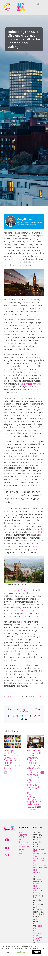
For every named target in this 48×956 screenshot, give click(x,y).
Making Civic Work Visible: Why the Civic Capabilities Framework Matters (11, 756)
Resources (23, 842)
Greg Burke (10, 696)
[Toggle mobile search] (38, 4)
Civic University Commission (24, 319)
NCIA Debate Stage (35, 696)
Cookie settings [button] (23, 952)
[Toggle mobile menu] (43, 4)
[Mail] (7, 855)
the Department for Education (38, 862)
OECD (39, 532)
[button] (5, 772)
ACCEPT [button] (37, 952)
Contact (22, 849)
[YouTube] (7, 840)
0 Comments (31, 809)
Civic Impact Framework (31, 383)
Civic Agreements (24, 845)
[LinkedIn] (7, 847)
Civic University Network (18, 590)
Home (21, 832)
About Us (23, 834)
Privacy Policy (22, 852)
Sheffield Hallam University (37, 886)
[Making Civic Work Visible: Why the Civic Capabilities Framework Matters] (12, 736)
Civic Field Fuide (23, 838)
